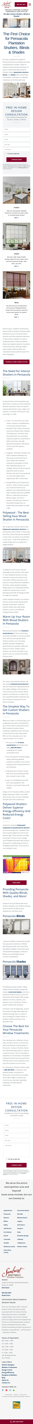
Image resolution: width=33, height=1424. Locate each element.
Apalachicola (8, 1210)
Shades (21, 961)
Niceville (20, 1214)
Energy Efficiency (8, 1372)
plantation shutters (21, 72)
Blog (3, 1378)
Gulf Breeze (7, 1228)
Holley (6, 1225)
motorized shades (15, 992)
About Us (5, 1380)
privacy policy (23, 167)
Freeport (20, 1228)
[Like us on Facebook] (3, 1391)
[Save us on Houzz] (14, 1391)
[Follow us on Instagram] (10, 1391)
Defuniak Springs (23, 1236)
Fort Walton (7, 1232)
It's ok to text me (13, 153)
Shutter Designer (8, 1365)
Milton (6, 1221)
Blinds (20, 916)
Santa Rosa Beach (23, 1210)
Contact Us (6, 1383)
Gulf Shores (21, 1225)
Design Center (7, 1370)
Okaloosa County (9, 1246)
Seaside (6, 1243)
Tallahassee (21, 1243)
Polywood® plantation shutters (14, 529)
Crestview (7, 1239)
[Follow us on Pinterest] (6, 1391)
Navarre (6, 1218)
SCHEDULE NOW (16, 159)
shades (13, 75)
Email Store (6, 1295)
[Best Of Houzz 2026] (16, 1405)
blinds (5, 75)
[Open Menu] (29, 4)
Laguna (19, 1221)
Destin (6, 1236)
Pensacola (7, 1214)
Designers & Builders (9, 1375)
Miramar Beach (22, 1218)
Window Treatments (9, 1367)
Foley (19, 1232)
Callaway (20, 1239)
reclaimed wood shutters (19, 684)
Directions (5, 1288)
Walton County (22, 1246)
